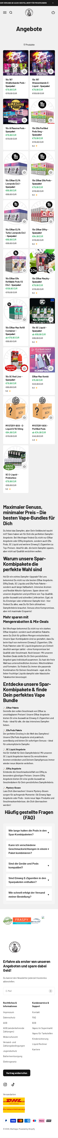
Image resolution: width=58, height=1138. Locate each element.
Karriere (36, 1049)
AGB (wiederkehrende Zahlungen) (13, 1030)
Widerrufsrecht (10, 1037)
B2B (34, 1023)
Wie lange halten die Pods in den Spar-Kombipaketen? (28, 832)
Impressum (8, 1012)
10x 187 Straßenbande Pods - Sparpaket (16, 82)
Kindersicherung (40, 1038)
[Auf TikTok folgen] (13, 1084)
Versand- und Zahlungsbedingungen (14, 1044)
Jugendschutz (10, 1051)
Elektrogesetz (9, 1061)
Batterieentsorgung (12, 1056)
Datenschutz (9, 1017)
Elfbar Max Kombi (40, 376)
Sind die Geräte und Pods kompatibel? (24, 865)
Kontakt (36, 1012)
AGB (5, 1023)
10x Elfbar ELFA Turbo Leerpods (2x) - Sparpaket (15, 232)
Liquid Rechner (39, 1044)
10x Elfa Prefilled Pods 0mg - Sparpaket (40, 131)
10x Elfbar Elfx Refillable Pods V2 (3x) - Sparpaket (14, 281)
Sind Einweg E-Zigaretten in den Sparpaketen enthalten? (27, 880)
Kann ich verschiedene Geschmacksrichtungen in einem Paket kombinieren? (28, 849)
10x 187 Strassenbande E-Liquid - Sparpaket (41, 82)
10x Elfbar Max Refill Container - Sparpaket (15, 330)
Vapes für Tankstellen (42, 1033)
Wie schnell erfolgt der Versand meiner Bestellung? (27, 894)
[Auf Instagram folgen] (5, 1084)
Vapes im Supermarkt (42, 1028)
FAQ (34, 1017)
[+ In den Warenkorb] (24, 71)
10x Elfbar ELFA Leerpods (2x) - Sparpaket (13, 183)
